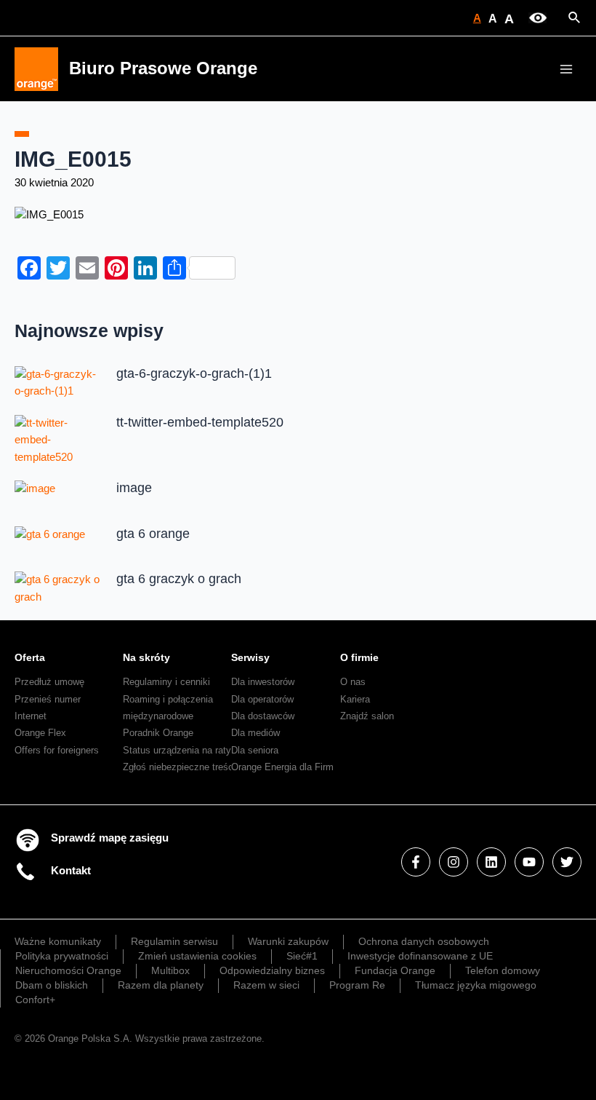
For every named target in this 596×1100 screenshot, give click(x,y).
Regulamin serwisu (174, 941)
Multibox (170, 970)
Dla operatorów (262, 699)
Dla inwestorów (262, 681)
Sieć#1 (302, 956)
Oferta (30, 657)
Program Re (357, 985)
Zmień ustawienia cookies (197, 956)
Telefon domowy (502, 970)
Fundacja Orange (395, 970)
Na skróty (146, 657)
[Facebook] (415, 862)
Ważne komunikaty (58, 941)
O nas (353, 681)
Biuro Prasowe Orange (163, 68)
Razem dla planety (161, 985)
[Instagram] (453, 862)
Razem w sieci (266, 985)
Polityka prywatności (61, 956)
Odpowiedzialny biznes (272, 970)
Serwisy (250, 657)
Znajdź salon (367, 716)
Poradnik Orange (158, 732)
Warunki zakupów (288, 941)
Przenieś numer (48, 699)
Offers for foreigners (57, 750)
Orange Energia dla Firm (282, 766)
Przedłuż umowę (49, 681)
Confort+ (35, 999)
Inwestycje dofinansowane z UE (420, 956)
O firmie (359, 657)
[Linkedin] (491, 862)
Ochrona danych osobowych (423, 941)
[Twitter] (566, 862)
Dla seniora (254, 750)
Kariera (355, 699)
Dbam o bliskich (51, 985)
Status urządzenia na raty (177, 750)
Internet (31, 716)
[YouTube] (529, 862)
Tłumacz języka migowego (475, 985)
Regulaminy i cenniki (166, 681)
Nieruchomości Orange (68, 970)
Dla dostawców (262, 716)
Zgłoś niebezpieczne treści (179, 766)
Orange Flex (40, 732)
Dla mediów (255, 732)
